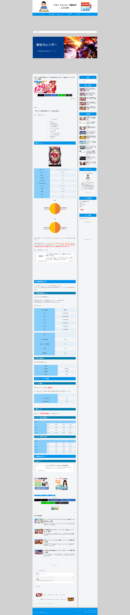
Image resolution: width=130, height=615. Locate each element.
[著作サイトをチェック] (53, 509)
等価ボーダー (53, 131)
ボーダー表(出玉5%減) (55, 134)
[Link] (52, 577)
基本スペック (52, 121)
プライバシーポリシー (83, 610)
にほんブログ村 (82, 204)
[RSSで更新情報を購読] (57, 509)
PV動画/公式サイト (53, 136)
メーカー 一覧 (50, 495)
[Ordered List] (46, 577)
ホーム (78, 610)
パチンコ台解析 (44, 495)
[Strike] (45, 577)
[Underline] (43, 577)
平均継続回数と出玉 (53, 123)
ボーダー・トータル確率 (54, 128)
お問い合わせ (94, 610)
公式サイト (53, 138)
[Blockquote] (49, 577)
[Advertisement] (62, 23)
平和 (54, 495)
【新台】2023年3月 (38, 495)
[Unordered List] (47, 577)
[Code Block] (50, 577)
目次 (53, 119)
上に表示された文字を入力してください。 (44, 580)
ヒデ (88, 181)
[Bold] (40, 577)
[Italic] (42, 577)
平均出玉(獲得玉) (54, 126)
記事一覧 (89, 610)
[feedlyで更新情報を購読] (55, 509)
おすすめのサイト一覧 (84, 218)
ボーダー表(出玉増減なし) (55, 133)
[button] (96, 32)
